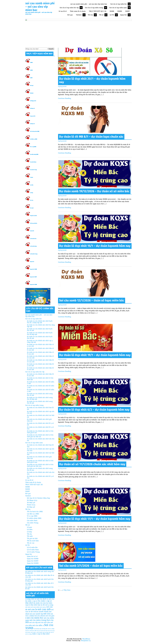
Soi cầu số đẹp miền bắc (118, 4)
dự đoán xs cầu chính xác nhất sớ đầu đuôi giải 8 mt (40, 431)
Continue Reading (64, 98)
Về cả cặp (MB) (33, 146)
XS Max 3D (32, 123)
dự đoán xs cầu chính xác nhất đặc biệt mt (40, 416)
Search (51, 49)
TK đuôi (31, 208)
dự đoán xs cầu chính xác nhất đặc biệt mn (40, 453)
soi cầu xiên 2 (38, 625)
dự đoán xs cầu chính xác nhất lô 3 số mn (40, 428)
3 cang (28, 599)
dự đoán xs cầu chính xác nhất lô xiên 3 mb (40, 386)
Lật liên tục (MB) (33, 139)
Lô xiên (31, 185)
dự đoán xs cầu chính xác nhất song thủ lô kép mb (40, 398)
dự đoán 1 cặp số (31, 601)
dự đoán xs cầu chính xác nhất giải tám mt (39, 420)
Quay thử (123, 15)
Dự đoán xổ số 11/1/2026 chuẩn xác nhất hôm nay (92, 464)
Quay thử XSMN (33, 284)
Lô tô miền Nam (33, 246)
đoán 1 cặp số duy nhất (41, 634)
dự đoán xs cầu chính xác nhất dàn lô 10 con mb (40, 361)
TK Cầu (90, 15)
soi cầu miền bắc (35, 618)
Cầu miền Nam (33, 162)
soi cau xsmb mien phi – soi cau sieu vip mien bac (40, 7)
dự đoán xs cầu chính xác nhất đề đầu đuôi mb (40, 378)
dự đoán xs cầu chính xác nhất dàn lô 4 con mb (40, 364)
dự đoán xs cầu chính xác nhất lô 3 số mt (40, 424)
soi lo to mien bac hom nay (43, 630)
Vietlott (79, 15)
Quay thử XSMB (33, 269)
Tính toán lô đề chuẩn (78, 11)
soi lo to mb (33, 630)
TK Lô (101, 15)
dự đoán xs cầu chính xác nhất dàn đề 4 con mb (40, 345)
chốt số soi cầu (36, 599)
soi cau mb (44, 609)
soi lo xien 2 (33, 632)
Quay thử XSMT (33, 276)
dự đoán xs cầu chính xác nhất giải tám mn (39, 457)
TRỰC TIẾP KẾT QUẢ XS (97, 11)
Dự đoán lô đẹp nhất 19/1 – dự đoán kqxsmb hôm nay (95, 355)
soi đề (52, 632)
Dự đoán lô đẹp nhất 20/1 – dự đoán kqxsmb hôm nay (92, 80)
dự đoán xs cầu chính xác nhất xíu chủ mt (40, 439)
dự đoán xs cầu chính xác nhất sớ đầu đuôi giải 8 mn (40, 461)
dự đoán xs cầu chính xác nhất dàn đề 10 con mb (40, 357)
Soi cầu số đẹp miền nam (118, 8)
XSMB (112, 11)
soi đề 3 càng (28, 634)
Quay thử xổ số (32, 556)
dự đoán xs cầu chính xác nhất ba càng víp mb (41, 325)
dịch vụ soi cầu (48, 599)
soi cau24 (43, 607)
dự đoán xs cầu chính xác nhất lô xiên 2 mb (40, 382)
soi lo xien (27, 632)
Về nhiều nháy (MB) (34, 154)
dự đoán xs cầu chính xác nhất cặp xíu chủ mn (40, 449)
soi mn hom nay (46, 632)
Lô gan (31, 177)
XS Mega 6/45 (33, 100)
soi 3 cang (49, 605)
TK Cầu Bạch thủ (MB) (34, 131)
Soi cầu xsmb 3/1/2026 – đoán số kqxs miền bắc (91, 565)
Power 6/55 (32, 116)
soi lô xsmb (39, 632)
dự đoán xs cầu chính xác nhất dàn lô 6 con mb (40, 368)
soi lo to (27, 630)
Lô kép (31, 192)
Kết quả (70, 15)
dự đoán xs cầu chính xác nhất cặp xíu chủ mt (40, 412)
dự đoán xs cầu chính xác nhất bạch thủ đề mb (39, 329)
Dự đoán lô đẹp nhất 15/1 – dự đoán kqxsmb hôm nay (94, 246)
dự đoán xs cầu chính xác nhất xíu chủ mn (40, 473)
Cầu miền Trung (33, 169)
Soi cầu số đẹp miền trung (94, 8)
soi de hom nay (37, 628)
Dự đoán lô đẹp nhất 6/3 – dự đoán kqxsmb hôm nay (94, 409)
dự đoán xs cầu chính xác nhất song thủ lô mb (40, 402)
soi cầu (46, 613)
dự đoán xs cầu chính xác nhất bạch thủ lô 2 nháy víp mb (39, 321)
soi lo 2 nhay (51, 628)
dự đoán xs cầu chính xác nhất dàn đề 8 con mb (40, 353)
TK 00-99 (32, 231)
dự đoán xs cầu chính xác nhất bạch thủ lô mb (39, 337)
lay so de (41, 605)
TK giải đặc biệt (33, 215)
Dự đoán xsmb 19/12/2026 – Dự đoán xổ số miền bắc (94, 191)
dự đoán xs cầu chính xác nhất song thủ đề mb (40, 394)
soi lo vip (52, 630)
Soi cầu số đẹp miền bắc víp (69, 8)
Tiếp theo (67, 590)
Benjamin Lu (85, 640)
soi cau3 (27, 607)
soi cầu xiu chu (44, 622)
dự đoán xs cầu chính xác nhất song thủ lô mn (40, 469)
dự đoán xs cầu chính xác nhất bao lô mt (40, 408)
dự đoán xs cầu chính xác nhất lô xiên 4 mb (40, 390)
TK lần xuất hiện (33, 223)
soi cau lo (32, 609)
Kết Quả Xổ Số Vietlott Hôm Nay (38, 498)
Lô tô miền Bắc (33, 238)
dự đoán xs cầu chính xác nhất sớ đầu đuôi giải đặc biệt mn (40, 465)
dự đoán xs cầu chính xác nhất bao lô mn (40, 445)
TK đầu (31, 200)
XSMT (127, 11)
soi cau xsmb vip (36, 614)
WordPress (86, 639)
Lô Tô (112, 15)
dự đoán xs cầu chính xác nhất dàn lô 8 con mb (40, 375)
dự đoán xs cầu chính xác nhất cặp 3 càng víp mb (40, 341)
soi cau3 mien (35, 607)
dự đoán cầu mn (39, 603)
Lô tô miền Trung (33, 254)
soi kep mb (44, 628)
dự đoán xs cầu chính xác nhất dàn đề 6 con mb (40, 349)
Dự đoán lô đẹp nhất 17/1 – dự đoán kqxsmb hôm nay (94, 519)
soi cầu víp (33, 622)
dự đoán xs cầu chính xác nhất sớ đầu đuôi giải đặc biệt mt (40, 435)
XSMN (119, 11)
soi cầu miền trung (38, 620)
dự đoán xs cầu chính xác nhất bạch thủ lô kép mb (39, 333)
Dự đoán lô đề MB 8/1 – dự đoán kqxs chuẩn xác (91, 136)
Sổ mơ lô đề (63, 11)
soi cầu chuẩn (39, 616)
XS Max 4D (32, 108)
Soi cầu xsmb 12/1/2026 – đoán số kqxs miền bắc (91, 300)
